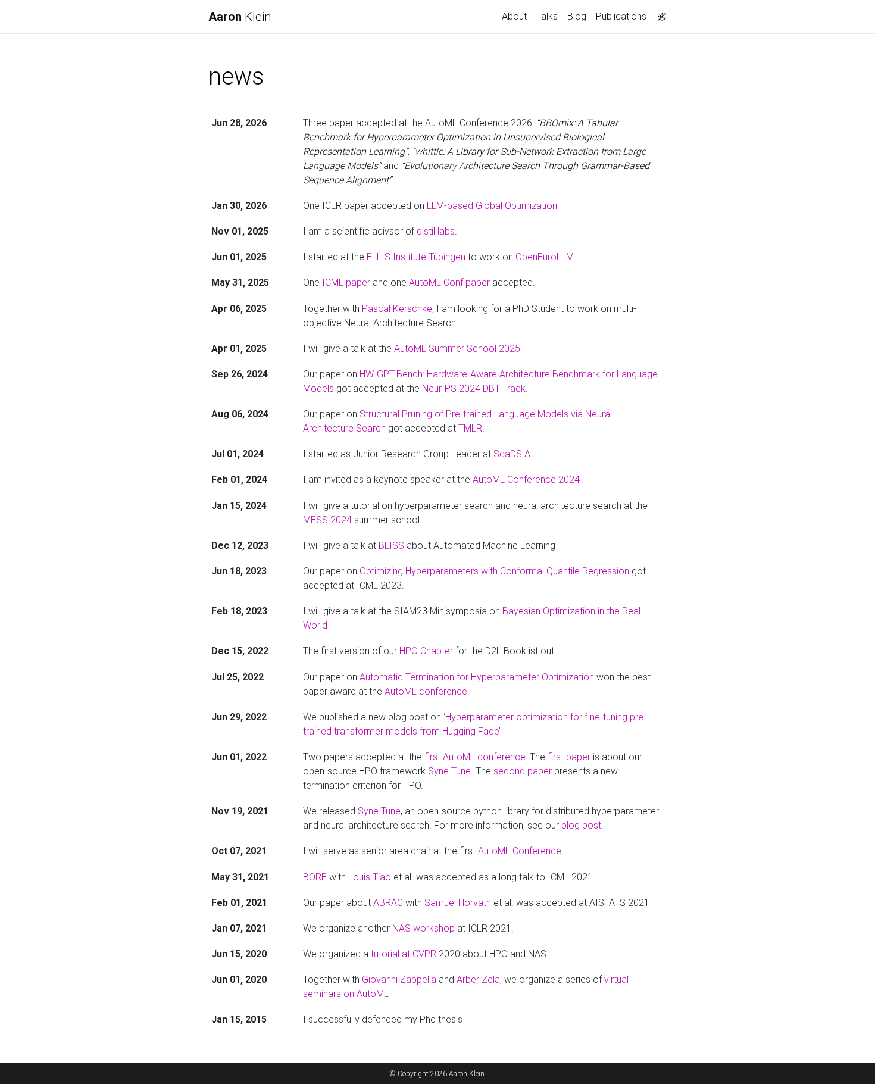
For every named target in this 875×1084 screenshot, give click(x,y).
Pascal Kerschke (397, 308)
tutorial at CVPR (403, 954)
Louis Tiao (369, 877)
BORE (315, 877)
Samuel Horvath (457, 902)
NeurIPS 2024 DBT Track (474, 388)
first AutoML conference (475, 757)
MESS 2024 (327, 520)
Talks (547, 16)
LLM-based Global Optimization (492, 205)
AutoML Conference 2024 (526, 479)
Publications (621, 16)
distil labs (436, 231)
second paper (522, 771)
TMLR (470, 428)
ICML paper (346, 282)
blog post (581, 825)
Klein (239, 17)
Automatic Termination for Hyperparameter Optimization (477, 677)
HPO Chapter (426, 651)
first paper (569, 757)
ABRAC (388, 902)
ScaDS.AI (513, 454)
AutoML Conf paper (449, 282)
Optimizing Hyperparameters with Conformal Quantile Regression (494, 571)
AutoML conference (426, 691)
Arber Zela (478, 979)
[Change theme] (659, 13)
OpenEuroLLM (544, 257)
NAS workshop (423, 928)
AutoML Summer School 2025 (457, 348)
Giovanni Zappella (399, 979)
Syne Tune (449, 771)
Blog (576, 16)
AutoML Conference (519, 851)
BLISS (391, 545)
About (514, 16)
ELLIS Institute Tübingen (416, 257)
